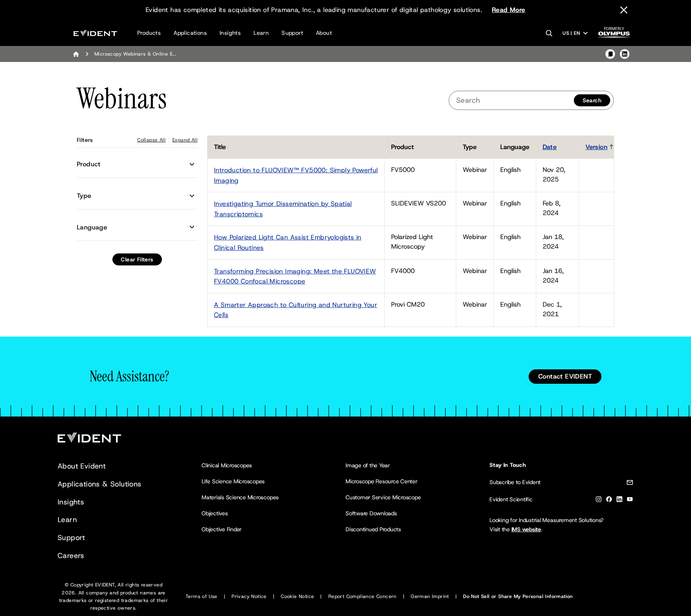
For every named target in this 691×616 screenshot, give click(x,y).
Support (292, 32)
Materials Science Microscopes (240, 497)
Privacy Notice (249, 596)
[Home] (76, 54)
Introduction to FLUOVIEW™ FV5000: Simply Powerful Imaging (296, 175)
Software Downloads (371, 513)
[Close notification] (623, 10)
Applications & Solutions (100, 484)
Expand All (185, 140)
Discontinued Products (373, 529)
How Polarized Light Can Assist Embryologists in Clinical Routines (287, 242)
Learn (261, 32)
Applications (190, 32)
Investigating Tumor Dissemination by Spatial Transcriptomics (283, 208)
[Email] (629, 484)
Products (149, 32)
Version (596, 147)
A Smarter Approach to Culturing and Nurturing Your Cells (295, 310)
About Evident (82, 466)
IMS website (526, 529)
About (324, 32)
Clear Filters (137, 259)
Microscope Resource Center (381, 481)
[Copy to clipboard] (610, 54)
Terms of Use (202, 596)
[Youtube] (629, 500)
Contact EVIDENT (565, 376)
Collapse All (151, 140)
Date (550, 147)
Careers (71, 555)
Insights (230, 32)
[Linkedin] (619, 500)
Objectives (215, 513)
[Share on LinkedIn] (624, 54)
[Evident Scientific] (95, 33)
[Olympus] (614, 34)
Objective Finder (222, 529)
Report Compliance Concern (362, 596)
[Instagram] (598, 500)
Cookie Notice (297, 596)
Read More (508, 10)
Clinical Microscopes (227, 465)
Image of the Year (368, 465)
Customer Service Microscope (383, 497)
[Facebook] (609, 500)
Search (592, 100)
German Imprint (430, 596)
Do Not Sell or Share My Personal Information (518, 596)
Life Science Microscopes (233, 481)
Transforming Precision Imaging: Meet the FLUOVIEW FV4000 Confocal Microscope (295, 276)
